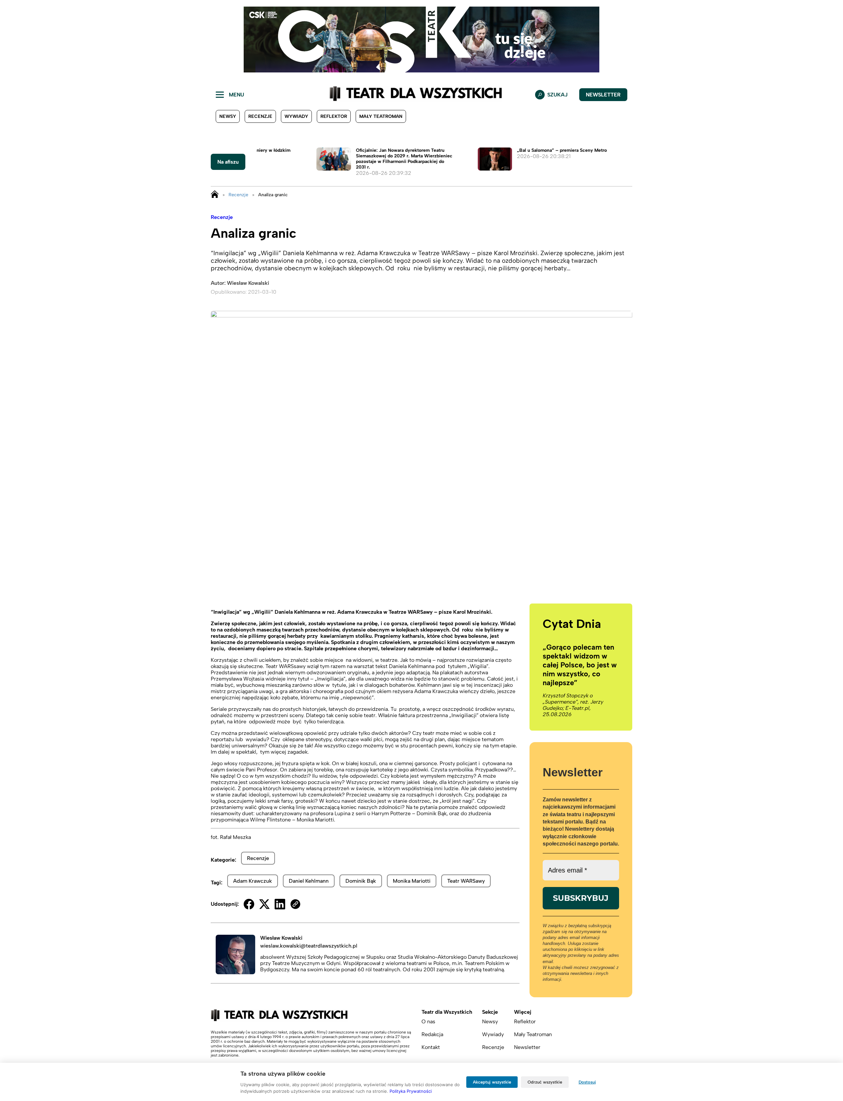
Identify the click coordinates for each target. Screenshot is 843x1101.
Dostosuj (587, 1082)
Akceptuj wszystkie (492, 1082)
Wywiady (296, 116)
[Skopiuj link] (295, 904)
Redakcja (432, 1034)
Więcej (522, 1012)
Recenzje (260, 116)
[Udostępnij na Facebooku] (249, 904)
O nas (428, 1021)
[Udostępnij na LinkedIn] (280, 904)
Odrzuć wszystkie (545, 1082)
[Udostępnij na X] (264, 904)
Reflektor (333, 116)
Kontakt (431, 1047)
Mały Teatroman (380, 116)
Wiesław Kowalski (248, 283)
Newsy (227, 116)
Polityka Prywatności (411, 1091)
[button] (10, 39)
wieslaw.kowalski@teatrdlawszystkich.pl (308, 946)
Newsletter (603, 95)
